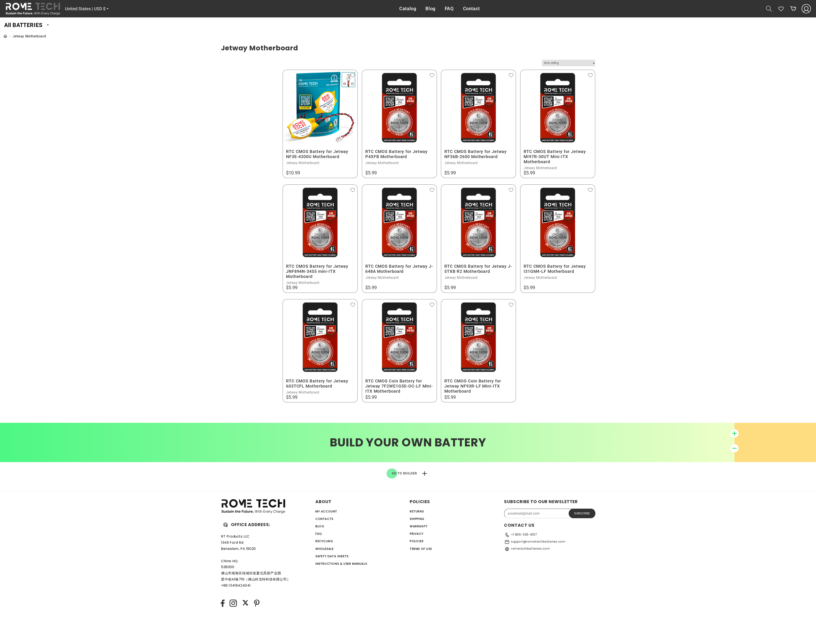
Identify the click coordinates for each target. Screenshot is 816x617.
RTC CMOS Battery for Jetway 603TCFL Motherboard (317, 383)
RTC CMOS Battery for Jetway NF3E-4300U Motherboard (317, 154)
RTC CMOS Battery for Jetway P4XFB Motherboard (396, 154)
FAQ (318, 534)
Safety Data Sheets (331, 556)
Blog (319, 526)
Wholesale (324, 549)
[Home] (5, 36)
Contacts (324, 519)
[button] (769, 8)
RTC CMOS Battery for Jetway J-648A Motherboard (399, 269)
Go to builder (404, 473)
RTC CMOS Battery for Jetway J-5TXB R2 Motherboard (478, 269)
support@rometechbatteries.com (538, 541)
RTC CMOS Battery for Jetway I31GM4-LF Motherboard (555, 269)
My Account (326, 511)
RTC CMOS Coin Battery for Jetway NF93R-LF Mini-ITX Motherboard (472, 385)
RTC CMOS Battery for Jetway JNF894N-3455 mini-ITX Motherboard (317, 271)
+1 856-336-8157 (524, 534)
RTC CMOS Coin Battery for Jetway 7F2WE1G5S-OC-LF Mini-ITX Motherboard (399, 385)
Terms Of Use (421, 549)
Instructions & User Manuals (341, 564)
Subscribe (582, 513)
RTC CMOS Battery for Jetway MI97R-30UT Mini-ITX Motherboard (555, 156)
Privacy (416, 534)
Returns (417, 511)
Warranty (419, 526)
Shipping (417, 519)
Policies (417, 541)
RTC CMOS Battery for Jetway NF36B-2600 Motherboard (475, 154)
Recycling (324, 541)
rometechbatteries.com (530, 548)
